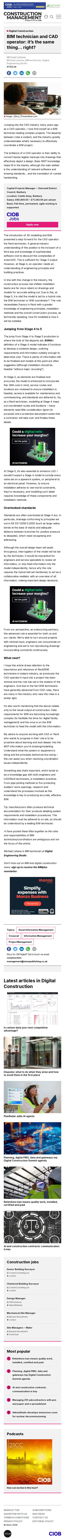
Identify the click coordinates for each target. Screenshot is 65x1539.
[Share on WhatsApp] (28, 73)
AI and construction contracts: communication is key (29, 1389)
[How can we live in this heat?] (29, 1462)
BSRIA (48, 340)
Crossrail (14, 936)
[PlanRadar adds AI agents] (32, 1097)
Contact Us (40, 1517)
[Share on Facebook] (9, 73)
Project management (20, 942)
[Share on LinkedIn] (22, 73)
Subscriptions (41, 1510)
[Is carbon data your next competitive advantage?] (32, 1008)
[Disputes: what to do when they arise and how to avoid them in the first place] (32, 1053)
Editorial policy (43, 1521)
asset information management (35, 930)
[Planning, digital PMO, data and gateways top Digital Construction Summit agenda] (32, 1138)
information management (38, 936)
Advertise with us (15, 1514)
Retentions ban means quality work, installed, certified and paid (32, 1360)
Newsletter (11, 1510)
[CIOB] (46, 1534)
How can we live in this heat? (22, 1487)
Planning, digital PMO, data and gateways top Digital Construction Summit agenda (31, 1375)
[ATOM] (18, 1533)
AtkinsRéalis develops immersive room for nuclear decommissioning (34, 1414)
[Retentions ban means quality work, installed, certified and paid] (32, 1183)
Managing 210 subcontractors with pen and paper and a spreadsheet (34, 1402)
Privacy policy (13, 1521)
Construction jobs (23, 1262)
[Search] (52, 17)
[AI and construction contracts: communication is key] (32, 1227)
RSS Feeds (38, 1514)
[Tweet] (15, 73)
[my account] (46, 17)
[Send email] (34, 73)
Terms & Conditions (16, 1517)
